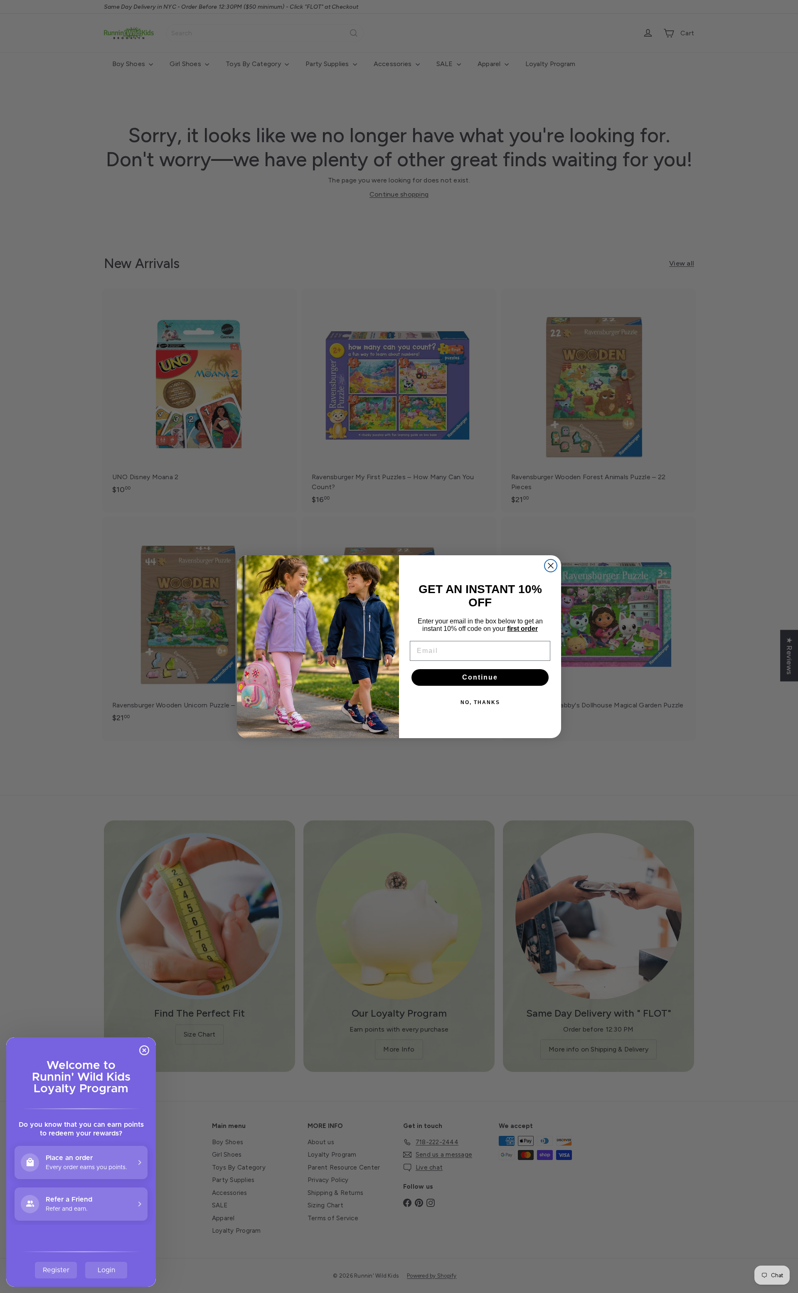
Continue (480, 677)
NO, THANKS (480, 702)
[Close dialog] (550, 565)
